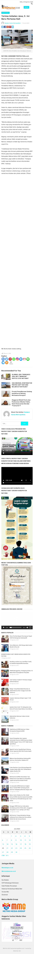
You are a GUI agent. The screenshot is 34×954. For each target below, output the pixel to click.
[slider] (15, 627)
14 (7, 844)
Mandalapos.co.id (7, 867)
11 (25, 840)
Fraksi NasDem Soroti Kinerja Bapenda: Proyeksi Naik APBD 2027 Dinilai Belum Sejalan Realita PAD (20, 769)
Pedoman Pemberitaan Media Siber (12, 889)
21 (7, 848)
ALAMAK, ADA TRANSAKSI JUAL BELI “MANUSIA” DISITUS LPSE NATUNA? (21, 376)
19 (30, 844)
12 (30, 840)
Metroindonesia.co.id (9, 871)
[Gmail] (24, 359)
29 (12, 852)
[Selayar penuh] (30, 627)
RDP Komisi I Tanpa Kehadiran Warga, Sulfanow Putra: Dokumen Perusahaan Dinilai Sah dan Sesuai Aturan (20, 817)
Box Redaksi (5, 880)
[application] (17, 620)
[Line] (27, 359)
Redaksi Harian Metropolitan (13, 23)
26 (30, 848)
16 (16, 844)
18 (25, 844)
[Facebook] (3, 359)
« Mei (3, 855)
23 (16, 848)
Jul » (7, 855)
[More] (6, 362)
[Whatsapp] (13, 359)
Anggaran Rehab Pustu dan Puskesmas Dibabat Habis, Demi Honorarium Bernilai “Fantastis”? (21, 402)
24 (21, 848)
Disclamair (5, 894)
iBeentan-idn (17, 951)
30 (16, 852)
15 (12, 844)
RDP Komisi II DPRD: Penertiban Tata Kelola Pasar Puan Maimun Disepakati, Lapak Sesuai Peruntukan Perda (20, 778)
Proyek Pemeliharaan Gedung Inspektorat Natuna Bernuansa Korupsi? (22, 393)
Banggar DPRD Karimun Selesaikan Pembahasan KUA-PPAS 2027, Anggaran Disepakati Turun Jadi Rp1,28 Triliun (21, 807)
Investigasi (5, 12)
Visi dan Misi (5, 892)
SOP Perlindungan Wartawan (10, 883)
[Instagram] (17, 359)
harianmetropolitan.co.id (17, 948)
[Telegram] (3, 362)
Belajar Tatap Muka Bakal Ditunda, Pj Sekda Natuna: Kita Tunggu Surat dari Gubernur (20, 690)
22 (12, 848)
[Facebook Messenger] (20, 359)
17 (21, 844)
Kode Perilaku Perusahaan (9, 886)
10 (21, 840)
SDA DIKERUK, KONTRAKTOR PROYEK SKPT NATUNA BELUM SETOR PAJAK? (22, 385)
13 (3, 844)
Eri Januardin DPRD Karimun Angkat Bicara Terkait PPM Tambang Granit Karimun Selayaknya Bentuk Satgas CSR (21, 787)
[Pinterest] (10, 359)
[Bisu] (27, 627)
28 (7, 852)
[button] (17, 620)
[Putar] (4, 627)
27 (3, 852)
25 (25, 848)
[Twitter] (6, 359)
